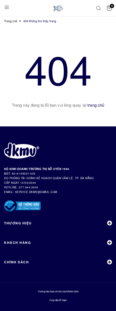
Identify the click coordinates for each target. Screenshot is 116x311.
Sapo (64, 300)
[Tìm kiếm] (98, 8)
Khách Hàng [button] (17, 242)
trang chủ (95, 105)
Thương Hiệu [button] (18, 223)
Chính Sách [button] (16, 262)
